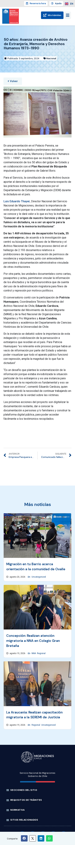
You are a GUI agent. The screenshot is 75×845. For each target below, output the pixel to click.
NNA (34, 653)
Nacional (51, 58)
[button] (12, 81)
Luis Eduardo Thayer (16, 201)
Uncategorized (39, 577)
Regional (41, 653)
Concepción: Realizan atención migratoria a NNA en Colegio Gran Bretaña (33, 640)
